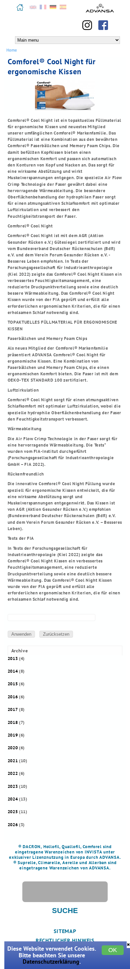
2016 (13, 697)
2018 (13, 722)
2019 (13, 735)
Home (11, 50)
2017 (13, 709)
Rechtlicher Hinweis (65, 940)
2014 (13, 671)
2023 (13, 786)
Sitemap (65, 931)
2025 (13, 811)
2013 (13, 658)
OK (112, 950)
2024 (13, 799)
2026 (13, 824)
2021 (13, 761)
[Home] (20, 10)
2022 (13, 773)
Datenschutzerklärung (51, 961)
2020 (13, 748)
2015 (13, 684)
